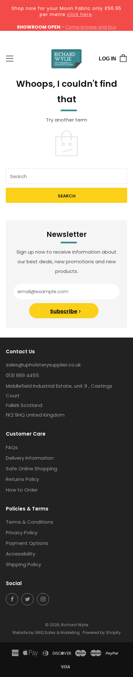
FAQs (12, 447)
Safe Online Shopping (31, 468)
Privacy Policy (21, 532)
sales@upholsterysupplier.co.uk (43, 364)
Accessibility (20, 553)
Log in (107, 58)
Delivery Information (30, 458)
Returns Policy (22, 479)
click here (79, 14)
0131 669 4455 (22, 375)
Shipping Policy (23, 564)
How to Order (22, 489)
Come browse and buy (91, 27)
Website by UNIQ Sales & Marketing (46, 632)
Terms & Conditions (29, 522)
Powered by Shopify (102, 632)
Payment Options (27, 543)
